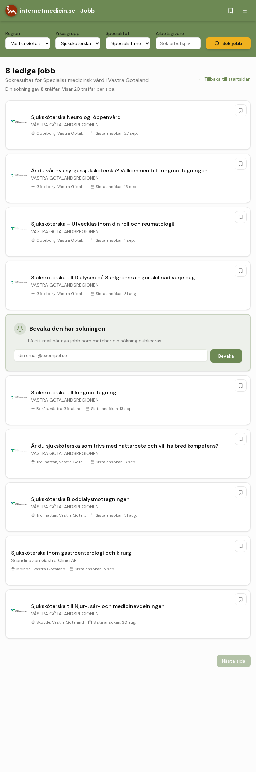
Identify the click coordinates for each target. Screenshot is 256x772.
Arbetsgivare (170, 33)
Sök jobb (232, 43)
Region (12, 33)
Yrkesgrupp (67, 33)
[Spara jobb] (241, 110)
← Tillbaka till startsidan (224, 79)
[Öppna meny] (245, 11)
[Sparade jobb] (230, 10)
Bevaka (226, 356)
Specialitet (118, 33)
